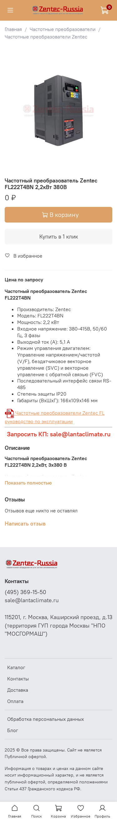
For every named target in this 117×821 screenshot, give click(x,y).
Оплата (15, 701)
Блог (12, 730)
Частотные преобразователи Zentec (46, 36)
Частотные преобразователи (62, 29)
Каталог (16, 667)
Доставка (17, 690)
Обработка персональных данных (45, 719)
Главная (13, 29)
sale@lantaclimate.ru (32, 600)
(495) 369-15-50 (25, 592)
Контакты (18, 678)
